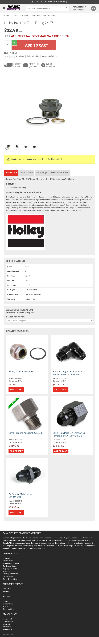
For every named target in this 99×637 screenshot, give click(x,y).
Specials (6, 606)
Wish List (6, 624)
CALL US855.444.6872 (51, 65)
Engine (14, 16)
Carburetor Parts (49, 16)
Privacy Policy (8, 576)
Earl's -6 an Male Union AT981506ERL (20, 495)
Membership (7, 629)
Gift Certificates (8, 604)
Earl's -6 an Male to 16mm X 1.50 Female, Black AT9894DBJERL (69, 434)
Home (6, 16)
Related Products (59, 173)
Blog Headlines (8, 609)
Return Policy (8, 561)
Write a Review (33, 56)
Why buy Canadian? (10, 569)
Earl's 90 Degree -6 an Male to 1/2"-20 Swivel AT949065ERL (67, 373)
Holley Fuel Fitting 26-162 (22, 371)
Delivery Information (10, 574)
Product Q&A (42, 173)
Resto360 (6, 558)
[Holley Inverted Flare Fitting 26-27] (48, 106)
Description (11, 173)
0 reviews (20, 56)
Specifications (26, 173)
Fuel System (24, 16)
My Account (7, 619)
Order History (8, 621)
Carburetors (35, 16)
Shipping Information (11, 563)
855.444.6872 (38, 2)
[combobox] (49, 320)
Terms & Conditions (10, 579)
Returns (6, 591)
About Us (6, 571)
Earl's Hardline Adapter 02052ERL (25, 432)
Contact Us (50, 2)
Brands (5, 601)
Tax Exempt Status (9, 566)
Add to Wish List (51, 56)
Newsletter (7, 627)
